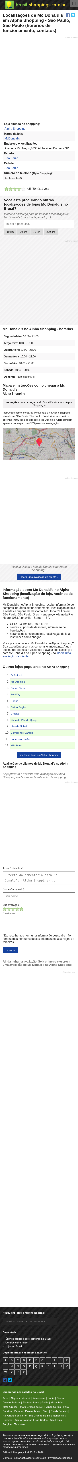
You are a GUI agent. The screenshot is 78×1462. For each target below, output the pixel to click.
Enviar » (10, 950)
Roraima (8, 1419)
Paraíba (7, 1411)
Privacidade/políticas (60, 1457)
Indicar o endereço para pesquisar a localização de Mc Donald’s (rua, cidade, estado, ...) (37, 215)
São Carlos (41, 1419)
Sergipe (7, 1424)
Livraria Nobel (19, 726)
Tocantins (19, 1424)
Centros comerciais (16, 1342)
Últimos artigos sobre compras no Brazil (28, 1338)
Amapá (26, 1398)
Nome (13, 889)
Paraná (18, 1411)
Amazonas (39, 1398)
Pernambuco (32, 1411)
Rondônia (58, 1415)
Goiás (45, 1402)
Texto (13, 868)
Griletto (15, 713)
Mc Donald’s (18, 681)
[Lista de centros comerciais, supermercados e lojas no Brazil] (35, 5)
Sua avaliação (11, 904)
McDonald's (12, 138)
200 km (50, 231)
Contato (7, 1457)
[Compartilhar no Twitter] (73, 15)
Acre (5, 1398)
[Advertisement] (39, 78)
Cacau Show (18, 688)
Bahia (51, 1398)
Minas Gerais (53, 1406)
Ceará (60, 1398)
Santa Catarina (23, 1419)
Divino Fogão (18, 707)
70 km (36, 231)
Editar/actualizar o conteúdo (30, 1457)
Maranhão (57, 1402)
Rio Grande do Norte (15, 1415)
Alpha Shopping (15, 128)
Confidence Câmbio (22, 732)
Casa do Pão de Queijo (24, 720)
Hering (14, 700)
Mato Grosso (10, 1406)
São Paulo (11, 158)
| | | (74, 3)
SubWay (15, 694)
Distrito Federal (11, 1402)
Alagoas (15, 1398)
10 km (10, 231)
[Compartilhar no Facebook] (68, 15)
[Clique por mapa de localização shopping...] (39, 444)
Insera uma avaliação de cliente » (39, 576)
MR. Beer (16, 745)
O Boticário (17, 675)
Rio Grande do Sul (39, 1415)
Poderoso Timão (20, 739)
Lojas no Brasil (13, 1346)
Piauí (45, 1411)
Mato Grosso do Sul (31, 1406)
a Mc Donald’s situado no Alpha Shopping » (39, 404)
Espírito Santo (31, 1402)
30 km (23, 231)
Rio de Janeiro (59, 1411)
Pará (66, 1406)
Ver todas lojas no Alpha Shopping (39, 754)
